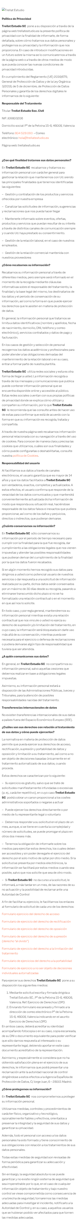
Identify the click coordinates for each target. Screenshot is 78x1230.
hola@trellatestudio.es (34, 138)
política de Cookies (25, 455)
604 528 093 (24, 133)
